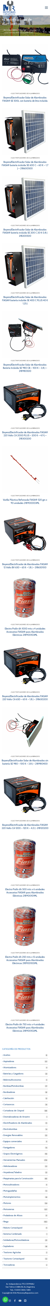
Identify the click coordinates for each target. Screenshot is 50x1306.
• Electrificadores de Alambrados (25, 93)
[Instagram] (10, 1301)
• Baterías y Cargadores (12, 1073)
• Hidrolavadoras (9, 1166)
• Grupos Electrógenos (12, 1153)
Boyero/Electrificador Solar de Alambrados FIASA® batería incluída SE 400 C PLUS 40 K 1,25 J (25, 300)
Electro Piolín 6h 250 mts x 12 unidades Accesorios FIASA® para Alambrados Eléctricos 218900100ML (25, 960)
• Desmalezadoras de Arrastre (16, 1116)
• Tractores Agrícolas (11, 1252)
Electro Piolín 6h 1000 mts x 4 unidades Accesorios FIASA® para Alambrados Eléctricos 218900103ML (25, 631)
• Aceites (6, 1055)
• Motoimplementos (11, 1197)
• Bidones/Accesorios (11, 1080)
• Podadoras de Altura (12, 1215)
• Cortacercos (8, 1104)
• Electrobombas (9, 1129)
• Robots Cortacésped (12, 1227)
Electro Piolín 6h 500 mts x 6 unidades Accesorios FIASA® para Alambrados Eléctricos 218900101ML (25, 892)
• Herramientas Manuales (13, 1160)
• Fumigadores (8, 1147)
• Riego (5, 1221)
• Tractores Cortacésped (13, 1258)
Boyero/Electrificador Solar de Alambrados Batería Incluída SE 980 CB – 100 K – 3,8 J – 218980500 (25, 367)
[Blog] (25, 1301)
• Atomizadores (9, 1067)
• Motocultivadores (10, 1184)
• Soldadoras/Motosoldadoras (15, 1240)
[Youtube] (20, 1301)
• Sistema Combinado (12, 1234)
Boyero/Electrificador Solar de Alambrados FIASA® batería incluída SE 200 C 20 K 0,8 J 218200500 (25, 232)
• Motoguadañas (9, 1191)
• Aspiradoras (8, 1061)
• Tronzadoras (8, 1265)
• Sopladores (8, 1246)
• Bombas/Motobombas (13, 1086)
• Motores (6, 1203)
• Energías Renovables (12, 1135)
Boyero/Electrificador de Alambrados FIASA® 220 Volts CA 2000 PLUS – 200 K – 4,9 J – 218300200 (25, 435)
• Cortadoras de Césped (13, 1110)
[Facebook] (15, 1301)
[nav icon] (46, 7)
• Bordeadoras (8, 1092)
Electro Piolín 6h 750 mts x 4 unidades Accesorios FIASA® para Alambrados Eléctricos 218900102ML (25, 1027)
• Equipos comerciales (12, 1141)
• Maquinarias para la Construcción (17, 1178)
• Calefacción (8, 1098)
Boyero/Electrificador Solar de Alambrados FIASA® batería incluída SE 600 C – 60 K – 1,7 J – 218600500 (25, 165)
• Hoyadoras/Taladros (12, 1172)
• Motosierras (8, 1209)
